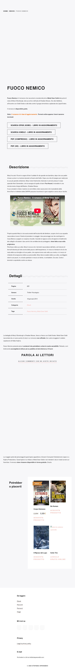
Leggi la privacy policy (24, 643)
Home (5, 11)
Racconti (20, 605)
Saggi (19, 612)
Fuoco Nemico (31, 311)
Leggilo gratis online (58, 558)
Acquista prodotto (39, 519)
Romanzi (20, 608)
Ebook (12, 11)
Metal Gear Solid (42, 311)
